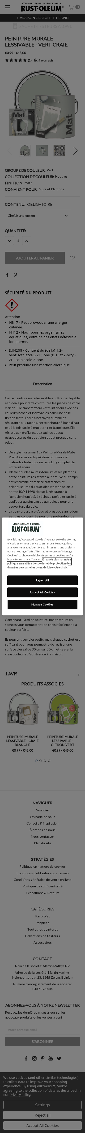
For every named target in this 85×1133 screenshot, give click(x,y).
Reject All (42, 580)
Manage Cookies (42, 604)
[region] (42, 566)
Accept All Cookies (42, 592)
